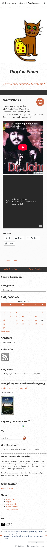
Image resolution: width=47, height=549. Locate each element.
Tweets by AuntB (7, 488)
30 (4, 328)
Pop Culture (12, 260)
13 (29, 316)
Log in (8, 501)
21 (36, 320)
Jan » (8, 331)
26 (23, 324)
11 (16, 316)
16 (4, 320)
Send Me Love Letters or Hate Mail (14, 388)
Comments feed (12, 506)
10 (10, 316)
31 (10, 328)
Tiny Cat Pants (23, 71)
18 (16, 320)
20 (29, 320)
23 (4, 324)
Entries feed (11, 504)
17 (10, 320)
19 (23, 320)
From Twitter (9, 484)
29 (42, 324)
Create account (11, 499)
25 (17, 324)
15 (42, 316)
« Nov (3, 331)
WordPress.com (12, 509)
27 (29, 324)
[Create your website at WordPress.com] (23, 3)
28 (36, 324)
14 (36, 316)
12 (23, 316)
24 (10, 324)
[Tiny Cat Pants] (23, 35)
